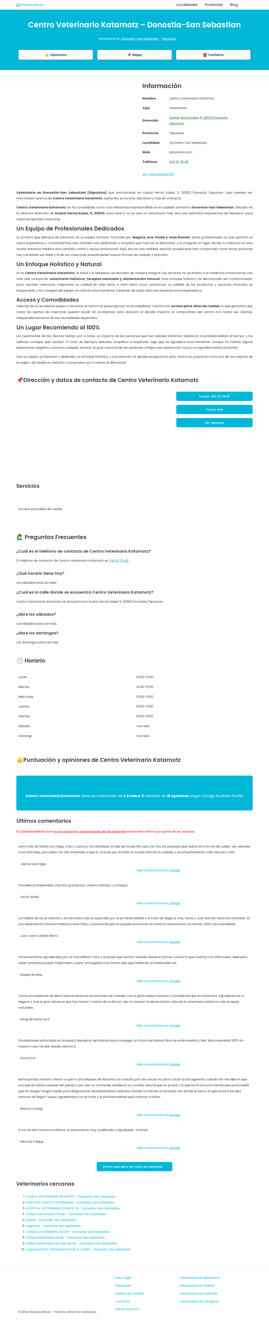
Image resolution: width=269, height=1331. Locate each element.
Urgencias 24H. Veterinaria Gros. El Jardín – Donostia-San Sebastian (78, 1249)
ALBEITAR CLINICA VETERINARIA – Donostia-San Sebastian (70, 1202)
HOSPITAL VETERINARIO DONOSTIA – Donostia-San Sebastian (73, 1208)
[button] (247, 5)
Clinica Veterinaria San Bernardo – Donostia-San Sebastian (71, 1243)
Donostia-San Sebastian (140, 38)
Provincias (214, 4)
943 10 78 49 (118, 560)
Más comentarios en (158, 870)
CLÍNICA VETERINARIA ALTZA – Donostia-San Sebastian (68, 1232)
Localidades (187, 4)
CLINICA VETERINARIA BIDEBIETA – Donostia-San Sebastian (71, 1196)
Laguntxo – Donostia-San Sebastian (53, 1226)
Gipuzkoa (169, 38)
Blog (234, 4)
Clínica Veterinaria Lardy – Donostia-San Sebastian (65, 1237)
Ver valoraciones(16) (158, 174)
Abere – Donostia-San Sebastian (51, 1220)
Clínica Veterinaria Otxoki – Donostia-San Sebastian (66, 1214)
